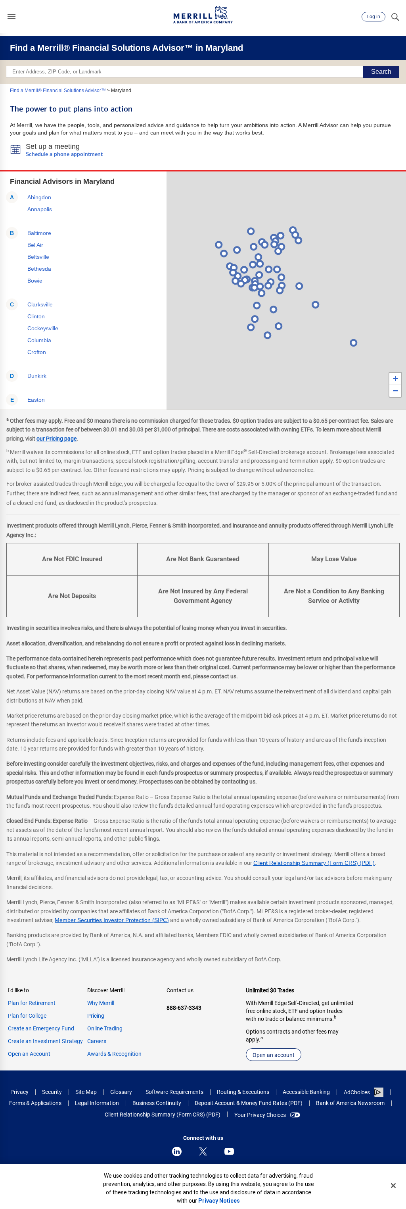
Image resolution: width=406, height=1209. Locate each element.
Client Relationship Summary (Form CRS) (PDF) (314, 863)
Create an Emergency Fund (41, 1028)
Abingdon (39, 197)
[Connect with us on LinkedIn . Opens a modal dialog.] (177, 1151)
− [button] (395, 391)
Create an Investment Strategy (45, 1041)
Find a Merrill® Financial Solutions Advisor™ (58, 90)
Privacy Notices (219, 1200)
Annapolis (39, 209)
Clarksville (40, 304)
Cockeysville (42, 328)
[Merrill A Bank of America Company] (203, 14)
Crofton (36, 352)
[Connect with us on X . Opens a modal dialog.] (203, 1151)
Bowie (34, 280)
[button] (11, 17)
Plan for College (27, 1016)
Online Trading (105, 1028)
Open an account (274, 1055)
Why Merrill (100, 1003)
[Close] (393, 1185)
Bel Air (35, 245)
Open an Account (29, 1054)
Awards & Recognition (114, 1054)
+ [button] (395, 378)
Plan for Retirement (32, 1003)
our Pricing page (56, 438)
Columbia (39, 340)
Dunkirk (36, 376)
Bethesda (39, 269)
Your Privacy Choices (260, 1115)
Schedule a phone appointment (64, 155)
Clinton (36, 316)
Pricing (95, 1016)
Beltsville (38, 257)
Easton (36, 400)
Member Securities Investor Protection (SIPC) (112, 920)
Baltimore (39, 233)
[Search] (395, 16)
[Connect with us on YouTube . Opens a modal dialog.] (229, 1151)
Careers (96, 1041)
